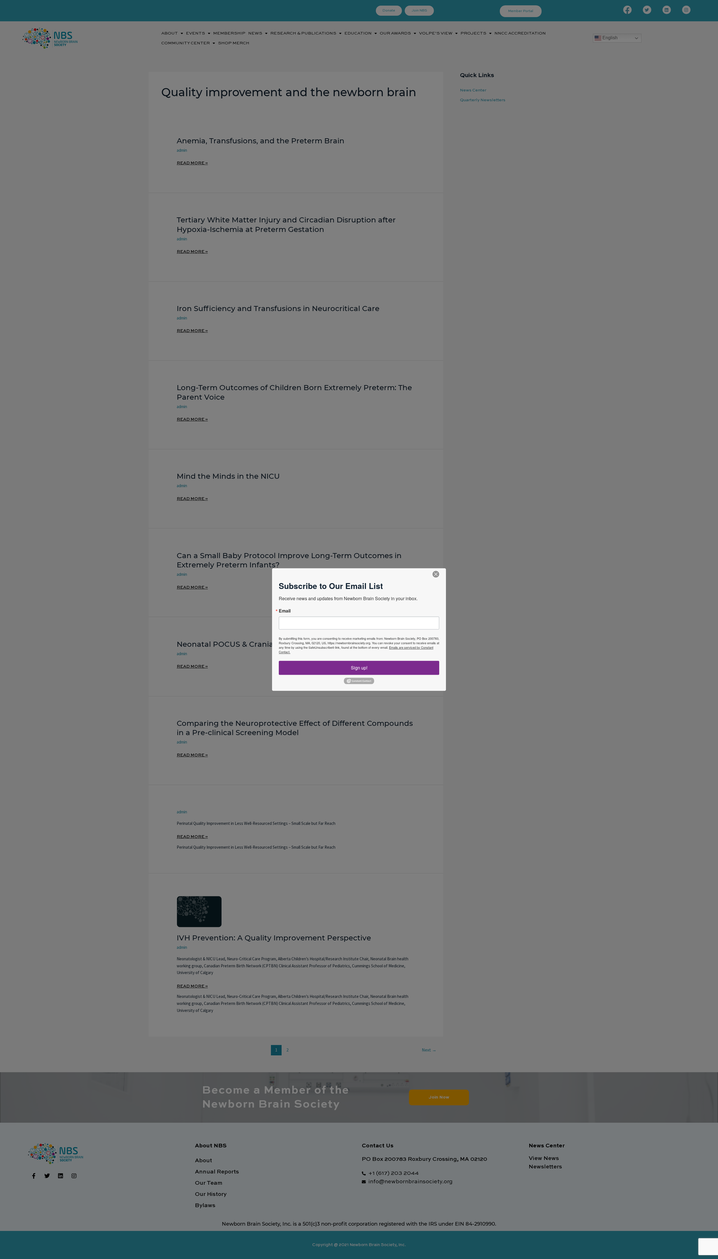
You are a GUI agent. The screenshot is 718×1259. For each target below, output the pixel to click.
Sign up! (359, 667)
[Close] (435, 574)
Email (285, 611)
